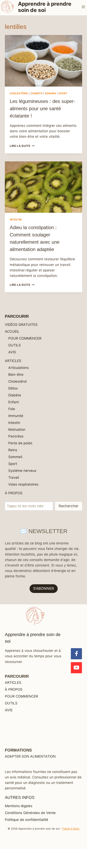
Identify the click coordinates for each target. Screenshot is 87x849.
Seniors (50, 93)
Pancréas (15, 436)
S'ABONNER (43, 588)
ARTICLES (13, 361)
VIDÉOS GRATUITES (21, 325)
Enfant (13, 402)
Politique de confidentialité (26, 820)
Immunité (15, 416)
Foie (11, 409)
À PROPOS (13, 493)
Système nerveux (22, 471)
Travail (13, 477)
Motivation (16, 430)
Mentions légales (18, 806)
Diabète (36, 93)
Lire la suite (22, 145)
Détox (13, 388)
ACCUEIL (12, 331)
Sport (62, 93)
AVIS (12, 352)
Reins (12, 450)
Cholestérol (19, 93)
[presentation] (43, 61)
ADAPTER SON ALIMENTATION (30, 756)
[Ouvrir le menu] (83, 7)
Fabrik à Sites (70, 828)
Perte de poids (20, 443)
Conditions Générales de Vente (30, 813)
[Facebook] (76, 653)
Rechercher (69, 506)
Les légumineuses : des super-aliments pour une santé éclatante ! (42, 108)
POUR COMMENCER (24, 338)
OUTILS (14, 345)
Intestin (16, 219)
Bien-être (15, 375)
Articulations (18, 368)
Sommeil (15, 457)
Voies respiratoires (23, 484)
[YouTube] (76, 667)
